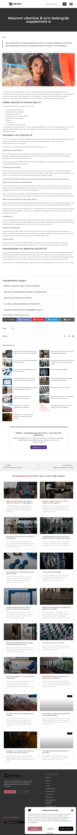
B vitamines (50, 98)
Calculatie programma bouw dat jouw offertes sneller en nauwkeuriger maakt (63, 362)
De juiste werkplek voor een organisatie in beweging (20, 677)
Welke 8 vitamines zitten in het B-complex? (38, 286)
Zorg (4, 37)
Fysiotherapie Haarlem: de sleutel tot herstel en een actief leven (55, 677)
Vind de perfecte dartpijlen (59, 369)
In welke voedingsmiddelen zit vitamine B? (38, 304)
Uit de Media (48, 794)
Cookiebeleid (49, 833)
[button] (72, 810)
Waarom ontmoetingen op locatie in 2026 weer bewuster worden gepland (19, 502)
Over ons (48, 777)
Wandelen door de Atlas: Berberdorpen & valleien (20, 714)
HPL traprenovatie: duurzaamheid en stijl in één (55, 751)
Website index (49, 797)
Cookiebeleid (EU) (50, 788)
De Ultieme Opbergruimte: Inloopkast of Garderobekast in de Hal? (19, 643)
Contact (47, 786)
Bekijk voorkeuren (66, 829)
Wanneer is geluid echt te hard (60, 387)
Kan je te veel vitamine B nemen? (38, 298)
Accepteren (34, 829)
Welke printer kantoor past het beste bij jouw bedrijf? (20, 537)
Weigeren (50, 829)
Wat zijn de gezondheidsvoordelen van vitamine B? (38, 292)
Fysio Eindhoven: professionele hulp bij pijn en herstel (20, 573)
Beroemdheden (49, 791)
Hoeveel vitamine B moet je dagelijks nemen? (38, 310)
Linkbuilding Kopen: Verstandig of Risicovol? (51, 801)
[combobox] (54, 4)
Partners (47, 783)
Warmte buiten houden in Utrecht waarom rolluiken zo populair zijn (18, 608)
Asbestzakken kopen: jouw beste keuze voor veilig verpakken (56, 714)
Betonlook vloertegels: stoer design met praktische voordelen (56, 608)
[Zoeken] (64, 4)
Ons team (48, 780)
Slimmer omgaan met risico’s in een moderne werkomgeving (55, 502)
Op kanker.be (20, 262)
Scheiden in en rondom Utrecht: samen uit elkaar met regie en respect (24, 416)
